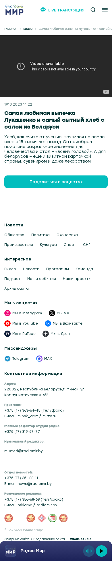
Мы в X (63, 313)
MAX (48, 359)
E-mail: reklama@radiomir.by (30, 505)
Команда (84, 269)
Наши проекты (77, 279)
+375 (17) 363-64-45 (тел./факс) (34, 410)
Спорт (70, 245)
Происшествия (18, 245)
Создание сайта (17, 539)
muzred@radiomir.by (23, 451)
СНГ (86, 245)
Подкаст (12, 279)
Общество (14, 235)
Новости (31, 269)
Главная (10, 29)
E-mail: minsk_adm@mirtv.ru (30, 416)
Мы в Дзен (60, 334)
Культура (48, 245)
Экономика (67, 235)
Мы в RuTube (24, 334)
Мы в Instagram (27, 313)
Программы (57, 269)
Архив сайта (16, 289)
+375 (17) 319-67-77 (22, 432)
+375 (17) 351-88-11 (21, 478)
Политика (40, 235)
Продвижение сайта (49, 539)
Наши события (41, 279)
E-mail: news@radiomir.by (28, 484)
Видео (27, 29)
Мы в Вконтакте (67, 323)
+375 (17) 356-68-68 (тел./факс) (33, 499)
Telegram (20, 359)
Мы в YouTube (25, 323)
